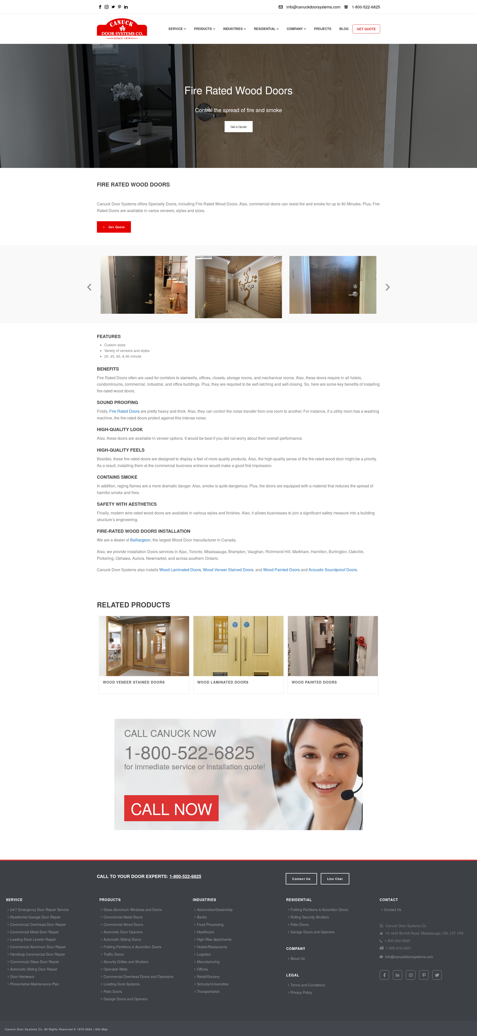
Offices (202, 969)
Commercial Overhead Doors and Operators (138, 976)
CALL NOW (171, 808)
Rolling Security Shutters (309, 916)
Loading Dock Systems (121, 983)
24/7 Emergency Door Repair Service (39, 909)
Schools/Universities (212, 983)
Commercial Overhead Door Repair (37, 924)
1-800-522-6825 (366, 7)
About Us (297, 958)
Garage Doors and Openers (125, 998)
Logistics (203, 954)
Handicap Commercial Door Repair (37, 954)
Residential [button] (265, 28)
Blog (344, 28)
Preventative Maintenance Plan (34, 983)
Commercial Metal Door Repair (34, 931)
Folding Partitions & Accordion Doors (132, 946)
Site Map (101, 1029)
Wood (281, 569)
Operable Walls (115, 969)
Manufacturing (208, 961)
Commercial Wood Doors (123, 924)
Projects (322, 28)
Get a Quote (239, 127)
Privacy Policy (300, 992)
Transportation (208, 991)
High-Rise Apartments (214, 939)
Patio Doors (112, 991)
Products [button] (203, 28)
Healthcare (205, 931)
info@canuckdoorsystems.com (313, 7)
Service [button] (176, 28)
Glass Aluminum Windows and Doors (132, 909)
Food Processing (210, 924)
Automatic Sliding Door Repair (33, 969)
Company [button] (295, 28)
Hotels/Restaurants (211, 946)
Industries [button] (233, 28)
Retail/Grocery (208, 976)
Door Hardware (21, 976)
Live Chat (335, 879)
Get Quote (366, 29)
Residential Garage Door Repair (35, 916)
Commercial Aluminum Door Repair (37, 946)
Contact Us (301, 879)
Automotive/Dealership (214, 909)
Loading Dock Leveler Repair (32, 939)
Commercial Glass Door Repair (34, 961)
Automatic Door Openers (123, 931)
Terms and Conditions (307, 984)
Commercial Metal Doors (123, 916)
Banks (201, 916)
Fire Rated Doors (124, 411)
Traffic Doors (113, 954)
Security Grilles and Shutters (125, 961)
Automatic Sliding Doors (122, 939)
